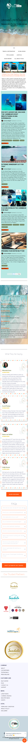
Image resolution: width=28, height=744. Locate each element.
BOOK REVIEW (7, 58)
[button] (26, 12)
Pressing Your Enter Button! (12, 251)
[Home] (14, 48)
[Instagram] (8, 30)
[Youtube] (16, 30)
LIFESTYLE (19, 55)
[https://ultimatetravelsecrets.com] (14, 6)
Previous (10, 274)
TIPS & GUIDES (10, 55)
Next (19, 274)
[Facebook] (5, 30)
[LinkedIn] (12, 30)
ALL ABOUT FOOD (19, 58)
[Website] (23, 30)
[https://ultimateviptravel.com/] (14, 67)
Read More (4, 143)
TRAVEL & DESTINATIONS (9, 51)
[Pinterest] (19, 30)
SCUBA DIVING (21, 51)
